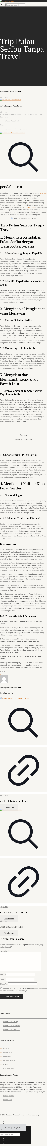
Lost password (8, 1068)
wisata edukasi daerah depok (14, 801)
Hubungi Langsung (13, 1127)
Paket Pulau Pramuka (11, 1026)
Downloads (7, 1052)
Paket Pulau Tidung (10, 1022)
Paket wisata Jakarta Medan (13, 912)
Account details (9, 1060)
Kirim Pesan (7, 1100)
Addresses (7, 1056)
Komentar (4, 951)
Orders (6, 1048)
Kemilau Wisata (12, 1115)
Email (2, 979)
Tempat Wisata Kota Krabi (12, 926)
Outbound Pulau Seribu (23, 439)
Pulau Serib (31, 207)
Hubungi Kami (8, 1096)
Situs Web (4, 984)
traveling (43, 193)
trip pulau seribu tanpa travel (16, 129)
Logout (5, 1064)
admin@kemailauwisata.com (21, 114)
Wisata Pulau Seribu (12, 121)
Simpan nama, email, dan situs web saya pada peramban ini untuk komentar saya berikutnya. (23, 989)
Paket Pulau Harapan (11, 1030)
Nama (3, 975)
